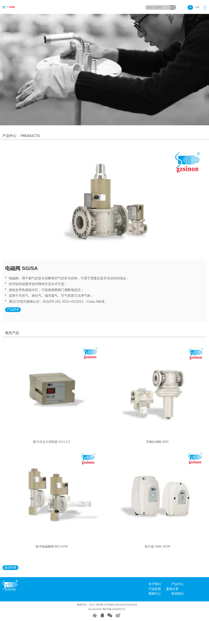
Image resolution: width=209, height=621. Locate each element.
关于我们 (155, 584)
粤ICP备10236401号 (114, 609)
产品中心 (177, 584)
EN (197, 7)
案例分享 (172, 589)
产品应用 (155, 589)
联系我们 (177, 593)
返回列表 (10, 567)
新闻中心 (155, 593)
